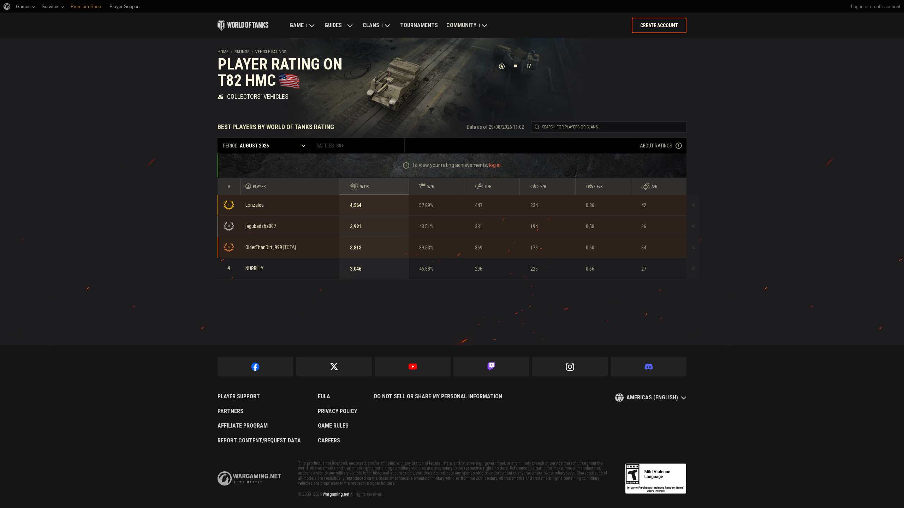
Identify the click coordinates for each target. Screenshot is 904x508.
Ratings (241, 51)
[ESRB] (655, 478)
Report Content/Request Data (259, 440)
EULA (324, 396)
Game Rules (333, 426)
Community (461, 25)
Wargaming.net (336, 494)
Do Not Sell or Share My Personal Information (438, 396)
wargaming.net (249, 478)
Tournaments (419, 25)
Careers (329, 440)
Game (297, 25)
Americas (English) (652, 397)
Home (223, 51)
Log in (857, 6)
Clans (371, 25)
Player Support (239, 396)
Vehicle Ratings (270, 51)
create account (885, 6)
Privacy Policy (337, 411)
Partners (230, 411)
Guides (333, 25)
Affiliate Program (243, 426)
